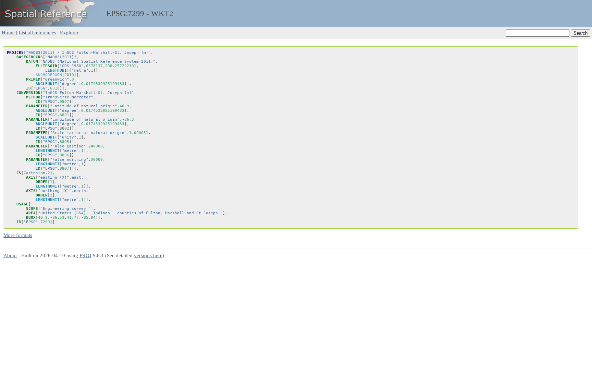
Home (8, 32)
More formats (17, 235)
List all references (37, 32)
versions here (148, 255)
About (10, 255)
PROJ (85, 255)
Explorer (69, 32)
